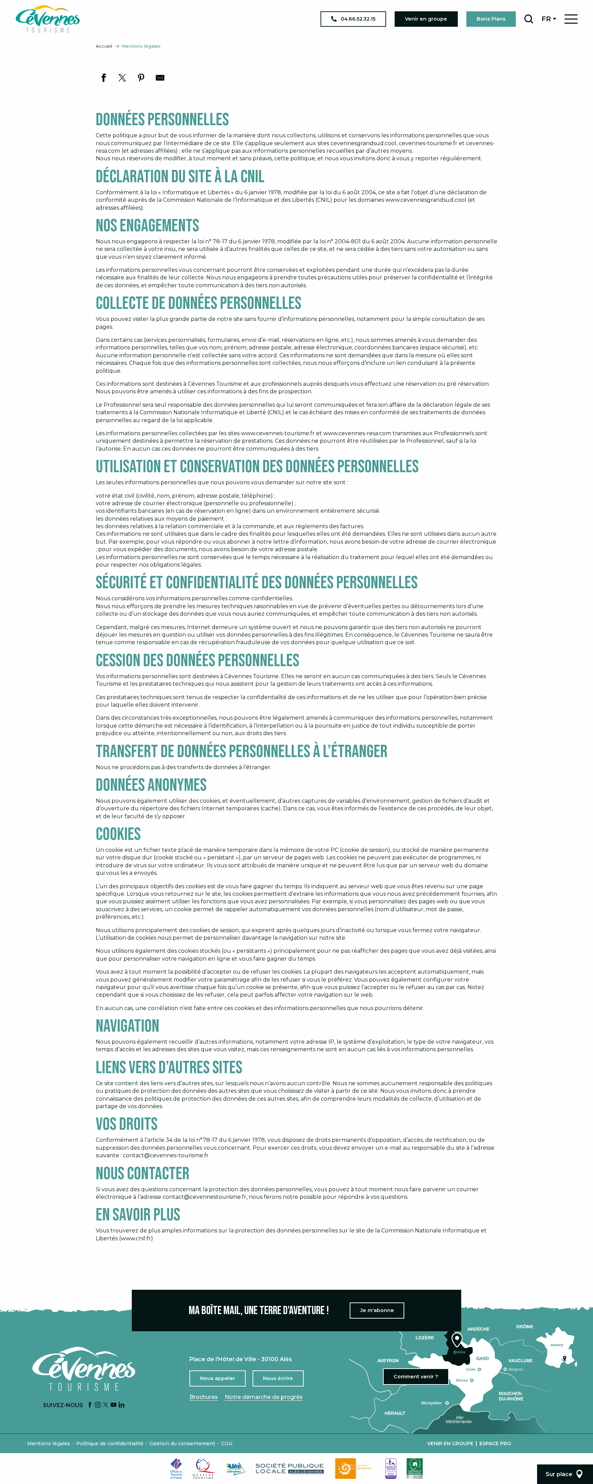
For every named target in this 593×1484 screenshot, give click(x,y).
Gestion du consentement (182, 1443)
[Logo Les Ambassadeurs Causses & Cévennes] (390, 1468)
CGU (226, 1443)
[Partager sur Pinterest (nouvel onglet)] (141, 77)
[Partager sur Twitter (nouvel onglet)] (122, 77)
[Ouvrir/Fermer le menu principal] (571, 19)
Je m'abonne (377, 1310)
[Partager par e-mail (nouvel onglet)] (160, 77)
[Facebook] (89, 1405)
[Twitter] (105, 1405)
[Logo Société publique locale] (290, 1468)
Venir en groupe (450, 1443)
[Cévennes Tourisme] (47, 19)
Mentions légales (48, 1443)
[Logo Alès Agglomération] (235, 1468)
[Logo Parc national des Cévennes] (355, 1468)
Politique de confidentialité (109, 1443)
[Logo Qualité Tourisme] (204, 1468)
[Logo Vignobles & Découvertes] (415, 1468)
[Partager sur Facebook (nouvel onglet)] (103, 77)
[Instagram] (97, 1405)
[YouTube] (113, 1405)
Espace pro (495, 1443)
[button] (528, 18)
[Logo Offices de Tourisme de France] (176, 1468)
